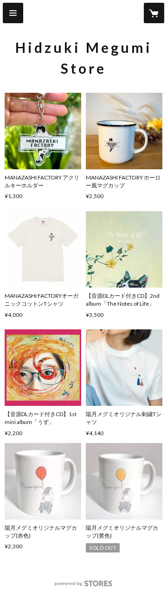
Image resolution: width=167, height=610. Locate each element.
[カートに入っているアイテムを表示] (154, 13)
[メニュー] (13, 13)
